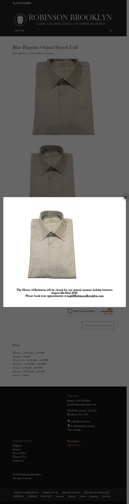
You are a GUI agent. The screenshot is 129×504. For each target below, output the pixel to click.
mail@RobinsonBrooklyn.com (85, 296)
